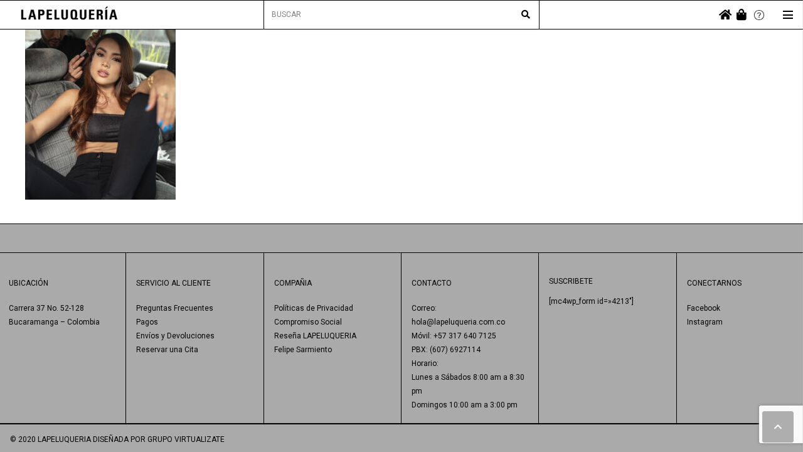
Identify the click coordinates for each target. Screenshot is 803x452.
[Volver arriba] (778, 427)
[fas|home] (725, 14)
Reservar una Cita (167, 349)
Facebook (703, 308)
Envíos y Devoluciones (175, 335)
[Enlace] (69, 15)
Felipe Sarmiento (303, 349)
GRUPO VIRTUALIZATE (186, 439)
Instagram (705, 322)
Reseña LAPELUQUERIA (315, 335)
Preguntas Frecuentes (174, 308)
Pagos (147, 322)
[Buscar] (525, 15)
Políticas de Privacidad (313, 308)
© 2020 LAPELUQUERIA (50, 439)
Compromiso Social (308, 322)
